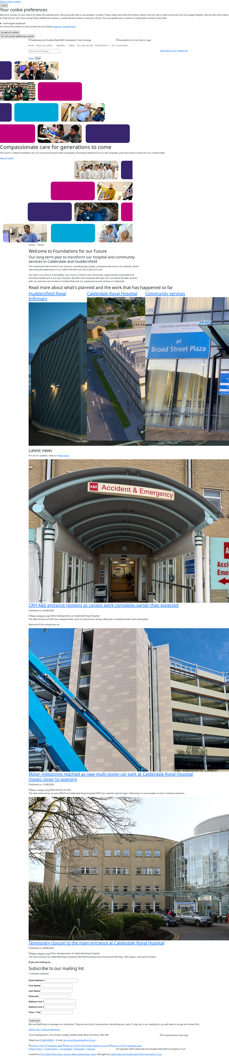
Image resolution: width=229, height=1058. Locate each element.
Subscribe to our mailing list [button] (174, 50)
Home (31, 45)
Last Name (34, 990)
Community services (165, 293)
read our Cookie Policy (64, 26)
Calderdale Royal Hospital (112, 293)
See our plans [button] (7, 158)
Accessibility (66, 1049)
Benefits (61, 45)
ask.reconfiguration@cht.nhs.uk (79, 1040)
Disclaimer (79, 1049)
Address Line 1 (36, 1001)
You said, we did (85, 45)
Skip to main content (10, 1)
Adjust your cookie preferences (44, 1029)
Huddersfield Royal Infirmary (47, 296)
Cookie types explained (13, 23)
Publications (101, 45)
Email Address (37, 980)
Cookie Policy (51, 1049)
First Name (34, 985)
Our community (119, 45)
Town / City (34, 1012)
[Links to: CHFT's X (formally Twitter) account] (86, 1045)
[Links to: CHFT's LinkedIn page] (125, 1045)
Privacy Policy (35, 1049)
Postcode (33, 996)
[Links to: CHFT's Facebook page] (45, 1045)
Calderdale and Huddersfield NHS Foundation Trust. (136, 1054)
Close (3, 5)
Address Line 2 (36, 1006)
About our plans (44, 45)
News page (63, 455)
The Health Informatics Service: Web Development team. (68, 1054)
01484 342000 (47, 1040)
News (72, 45)
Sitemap (91, 1049)
